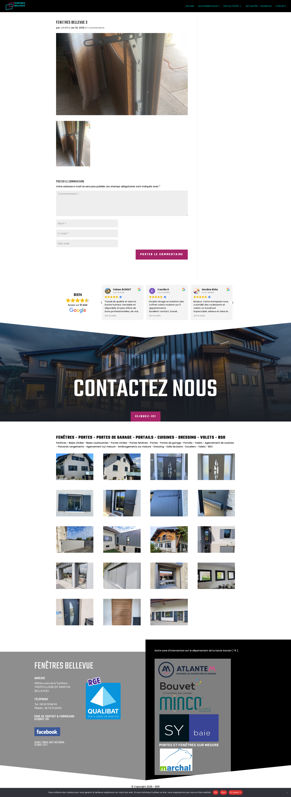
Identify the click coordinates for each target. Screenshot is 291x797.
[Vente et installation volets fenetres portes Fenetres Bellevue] (121, 479)
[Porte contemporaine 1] (74, 624)
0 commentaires (95, 27)
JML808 (65, 27)
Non (223, 792)
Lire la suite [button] (110, 315)
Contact (281, 6)
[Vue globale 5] (216, 552)
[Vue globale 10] (121, 552)
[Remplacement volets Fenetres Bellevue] (74, 515)
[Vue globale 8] (169, 624)
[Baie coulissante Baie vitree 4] (74, 588)
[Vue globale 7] (169, 552)
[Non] (287, 792)
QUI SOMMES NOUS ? (208, 6)
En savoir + (235, 792)
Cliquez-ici (145, 416)
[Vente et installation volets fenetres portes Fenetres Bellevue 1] (74, 479)
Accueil (190, 6)
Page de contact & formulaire (54, 716)
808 (157, 786)
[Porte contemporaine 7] (121, 624)
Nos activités (231, 6)
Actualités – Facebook (259, 6)
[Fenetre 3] (169, 588)
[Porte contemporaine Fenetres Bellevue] (169, 479)
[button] (232, 302)
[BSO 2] (121, 588)
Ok (215, 792)
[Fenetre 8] (216, 588)
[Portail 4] (74, 552)
